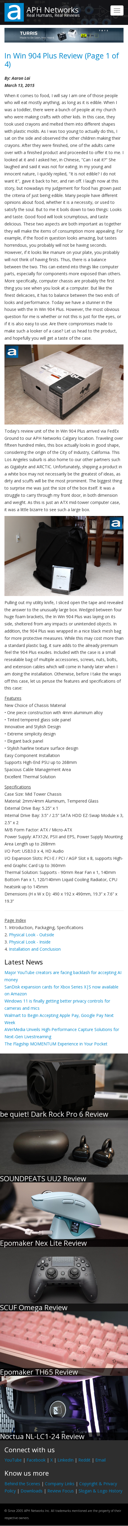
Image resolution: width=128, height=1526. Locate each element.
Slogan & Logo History (100, 1491)
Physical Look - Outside (31, 934)
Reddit (84, 1460)
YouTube (13, 1460)
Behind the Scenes (22, 1483)
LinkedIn (65, 1460)
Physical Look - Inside (30, 942)
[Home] (14, 12)
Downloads (32, 1491)
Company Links (59, 1483)
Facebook (36, 1460)
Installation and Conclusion (35, 949)
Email (100, 1460)
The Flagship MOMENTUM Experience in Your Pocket (55, 1044)
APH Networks (52, 9)
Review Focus (60, 1491)
